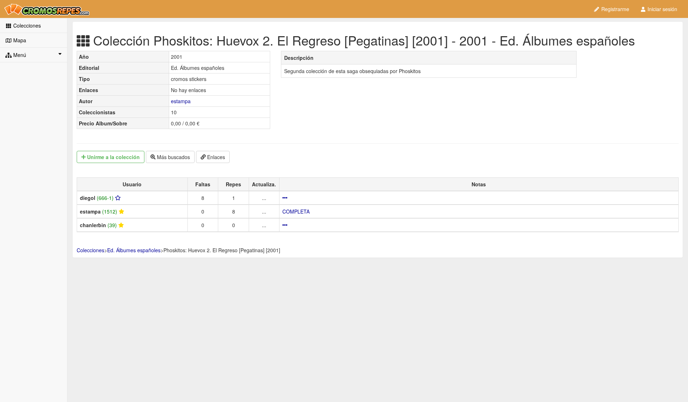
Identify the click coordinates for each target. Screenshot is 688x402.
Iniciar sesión (661, 9)
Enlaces (215, 157)
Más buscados (173, 157)
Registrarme (614, 9)
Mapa (19, 40)
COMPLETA (296, 211)
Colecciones (26, 25)
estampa (181, 101)
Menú (19, 54)
